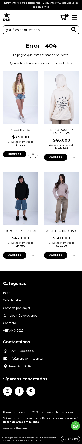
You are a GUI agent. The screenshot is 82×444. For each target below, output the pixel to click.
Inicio (6, 293)
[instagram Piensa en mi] (7, 391)
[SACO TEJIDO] (33, 154)
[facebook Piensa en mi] (19, 391)
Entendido (70, 439)
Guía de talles (12, 300)
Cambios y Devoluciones (20, 315)
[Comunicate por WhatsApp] (75, 425)
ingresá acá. (67, 418)
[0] (63, 18)
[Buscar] (74, 29)
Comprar (14, 154)
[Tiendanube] (15, 428)
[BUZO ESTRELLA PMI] (33, 255)
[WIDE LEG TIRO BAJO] (74, 255)
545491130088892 (21, 351)
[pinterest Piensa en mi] (30, 391)
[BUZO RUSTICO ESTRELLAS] (74, 157)
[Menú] (74, 17)
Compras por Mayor (16, 308)
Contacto (9, 323)
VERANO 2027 (13, 330)
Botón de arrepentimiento (21, 421)
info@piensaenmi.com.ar (26, 358)
